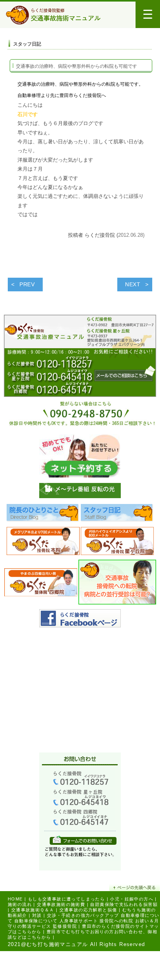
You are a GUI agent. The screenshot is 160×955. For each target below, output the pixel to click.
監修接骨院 (65, 926)
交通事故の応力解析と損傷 (88, 909)
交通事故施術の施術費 (61, 904)
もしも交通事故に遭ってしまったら (66, 899)
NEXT (133, 284)
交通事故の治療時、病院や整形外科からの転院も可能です (76, 66)
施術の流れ (20, 904)
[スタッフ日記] (117, 515)
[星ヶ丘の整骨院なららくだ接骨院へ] (117, 543)
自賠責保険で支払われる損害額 (124, 904)
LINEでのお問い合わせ (83, 840)
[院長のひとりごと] (43, 515)
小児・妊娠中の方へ (131, 899)
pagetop (134, 887)
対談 (37, 915)
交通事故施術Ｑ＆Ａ (32, 909)
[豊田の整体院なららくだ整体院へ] (40, 584)
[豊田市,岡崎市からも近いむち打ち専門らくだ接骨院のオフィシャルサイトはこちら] (43, 543)
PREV (27, 284)
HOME (15, 899)
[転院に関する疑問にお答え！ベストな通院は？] (117, 584)
